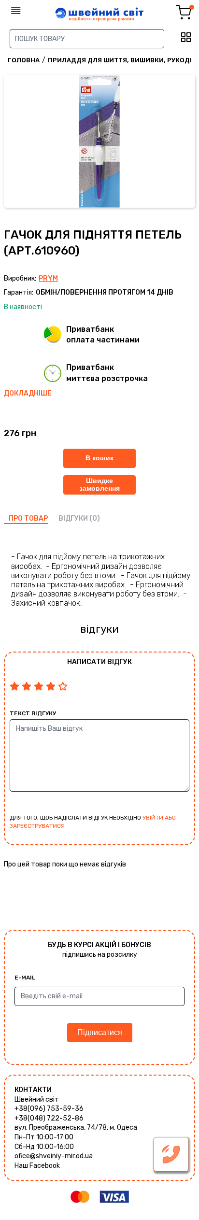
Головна (24, 60)
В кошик (99, 458)
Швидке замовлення (99, 484)
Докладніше (28, 393)
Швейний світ (36, 1099)
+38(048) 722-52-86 (49, 1118)
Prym (48, 278)
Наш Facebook (37, 1166)
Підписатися (99, 1032)
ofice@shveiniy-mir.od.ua (53, 1156)
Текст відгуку (33, 713)
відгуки (73, 518)
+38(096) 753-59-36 (49, 1109)
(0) (94, 518)
